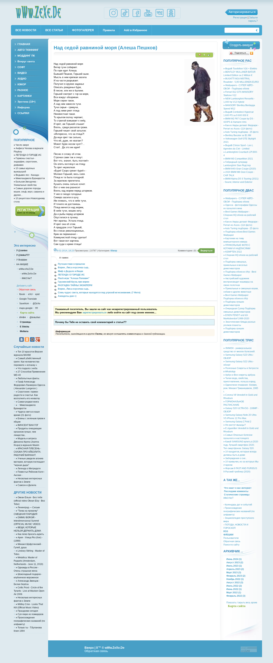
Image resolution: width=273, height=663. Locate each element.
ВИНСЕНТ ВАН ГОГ (27, 425)
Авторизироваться (242, 12)
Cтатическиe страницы (236, 494)
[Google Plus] (37, 339)
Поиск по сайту (231, 544)
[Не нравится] (200, 55)
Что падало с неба (26, 368)
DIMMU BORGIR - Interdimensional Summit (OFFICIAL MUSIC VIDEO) (27, 520)
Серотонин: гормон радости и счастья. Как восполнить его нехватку (27, 395)
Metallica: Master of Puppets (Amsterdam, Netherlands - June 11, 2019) (28, 560)
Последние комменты (235, 491)
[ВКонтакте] (21, 339)
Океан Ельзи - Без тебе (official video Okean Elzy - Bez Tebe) (29, 500)
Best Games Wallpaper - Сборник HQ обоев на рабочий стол (239, 215)
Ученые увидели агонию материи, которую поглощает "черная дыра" (29, 461)
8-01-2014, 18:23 (65, 250)
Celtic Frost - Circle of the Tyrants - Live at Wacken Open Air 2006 (29, 590)
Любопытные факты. (28, 378)
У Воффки (21, 259)
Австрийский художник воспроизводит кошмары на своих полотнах (238, 281)
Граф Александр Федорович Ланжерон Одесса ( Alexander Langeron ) (29, 385)
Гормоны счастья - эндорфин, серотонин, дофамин (26, 161)
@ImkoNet (34, 317)
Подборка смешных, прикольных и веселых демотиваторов (235, 265)
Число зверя (21, 145)
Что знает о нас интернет (237, 488)
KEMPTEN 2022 (232, 251)
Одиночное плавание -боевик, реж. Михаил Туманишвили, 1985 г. (240, 388)
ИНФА (23, 317)
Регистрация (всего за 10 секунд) (30, 211)
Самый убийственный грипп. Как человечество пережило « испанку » (27, 361)
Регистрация (240, 17)
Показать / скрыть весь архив (241, 602)
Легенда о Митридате (28, 468)
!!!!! (36, 308)
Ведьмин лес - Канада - (27, 175)
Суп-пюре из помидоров (29, 614)
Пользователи (231, 538)
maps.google (25, 308)
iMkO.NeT (228, 498)
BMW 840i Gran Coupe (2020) (239, 168)
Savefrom (24, 303)
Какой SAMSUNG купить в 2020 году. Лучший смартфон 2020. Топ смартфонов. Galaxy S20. (240, 444)
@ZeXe (36, 303)
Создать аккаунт (241, 45)
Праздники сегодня (27, 611)
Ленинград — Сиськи (28, 507)
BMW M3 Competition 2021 (238, 158)
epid (37, 294)
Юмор (113, 250)
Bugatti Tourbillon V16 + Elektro (240, 68)
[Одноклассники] (252, 53)
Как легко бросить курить (30, 534)
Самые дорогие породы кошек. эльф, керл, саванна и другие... (29, 191)
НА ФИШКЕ (22, 264)
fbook (22, 294)
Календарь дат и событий (238, 504)
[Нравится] (209, 55)
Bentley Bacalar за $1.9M (237, 135)
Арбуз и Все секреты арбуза (239, 375)
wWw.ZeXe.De (38, 12)
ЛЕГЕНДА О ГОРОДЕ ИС (28, 155)
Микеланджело (24, 178)
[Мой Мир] (32, 339)
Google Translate (28, 299)
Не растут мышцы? (234, 425)
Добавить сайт (24, 285)
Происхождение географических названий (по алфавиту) (239, 511)
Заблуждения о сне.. (235, 458)
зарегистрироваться (94, 312)
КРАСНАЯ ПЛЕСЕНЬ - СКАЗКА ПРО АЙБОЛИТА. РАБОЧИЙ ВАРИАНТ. (27, 451)
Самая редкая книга (27, 401)
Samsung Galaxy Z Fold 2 (237, 421)
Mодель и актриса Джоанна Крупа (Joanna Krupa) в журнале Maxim (26, 441)
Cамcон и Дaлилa (26, 485)
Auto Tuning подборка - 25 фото (241, 132)
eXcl (29, 294)
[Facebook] (136, 16)
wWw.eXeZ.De (26, 269)
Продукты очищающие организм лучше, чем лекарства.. (28, 431)
